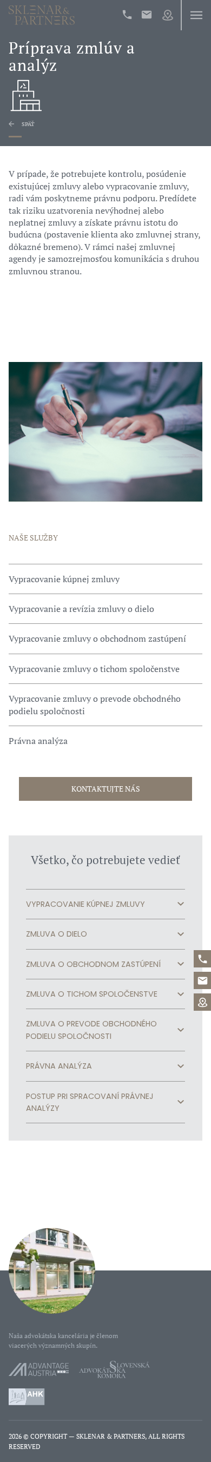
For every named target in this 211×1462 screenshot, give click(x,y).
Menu (196, 15)
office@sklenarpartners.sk (147, 15)
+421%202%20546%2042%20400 (127, 15)
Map (167, 15)
